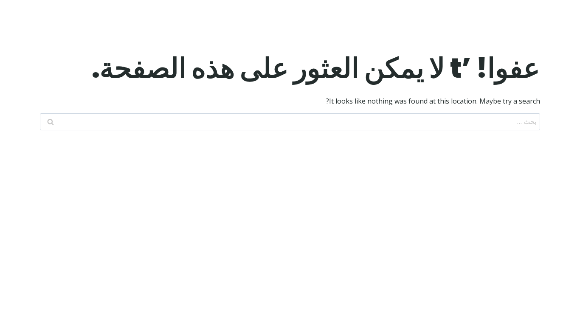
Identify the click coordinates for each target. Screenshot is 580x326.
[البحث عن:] (290, 121)
